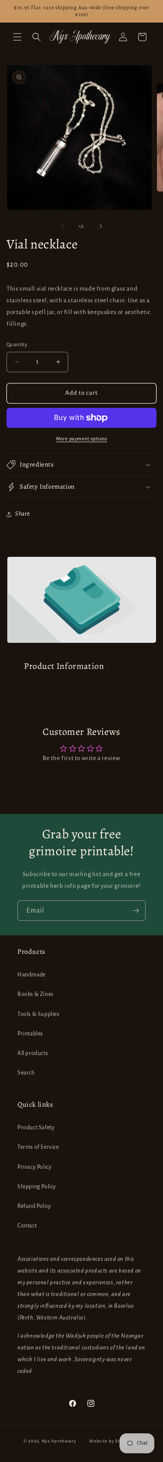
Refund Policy (34, 1206)
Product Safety (35, 1128)
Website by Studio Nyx (114, 1441)
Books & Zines (35, 994)
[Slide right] (100, 226)
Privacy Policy (34, 1167)
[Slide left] (62, 226)
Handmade (31, 975)
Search (26, 1073)
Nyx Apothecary (59, 1441)
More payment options (81, 438)
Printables (30, 1034)
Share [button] (22, 514)
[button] (17, 36)
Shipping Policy (36, 1187)
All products (32, 1053)
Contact (27, 1226)
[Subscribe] (135, 910)
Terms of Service (38, 1147)
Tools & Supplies (38, 1014)
